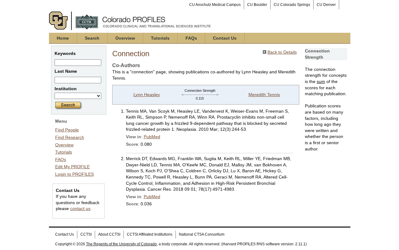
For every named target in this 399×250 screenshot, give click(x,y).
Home (63, 38)
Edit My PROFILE (72, 166)
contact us (80, 208)
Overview (125, 38)
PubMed (152, 136)
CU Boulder (257, 4)
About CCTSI (109, 234)
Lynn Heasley (146, 94)
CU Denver (326, 4)
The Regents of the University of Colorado (121, 244)
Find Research (69, 137)
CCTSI (86, 234)
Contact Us (225, 38)
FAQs (191, 38)
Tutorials (160, 38)
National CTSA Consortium (201, 234)
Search (92, 38)
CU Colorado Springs (292, 4)
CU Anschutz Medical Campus (215, 4)
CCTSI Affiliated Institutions (149, 234)
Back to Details (282, 52)
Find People (67, 129)
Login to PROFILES (74, 174)
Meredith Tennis (264, 94)
